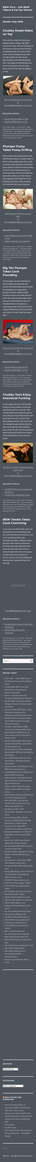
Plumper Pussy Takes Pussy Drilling (17, 148)
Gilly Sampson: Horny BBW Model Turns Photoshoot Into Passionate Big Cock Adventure (18, 780)
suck (11, 649)
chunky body (20, 251)
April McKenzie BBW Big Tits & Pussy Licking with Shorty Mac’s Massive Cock (17, 735)
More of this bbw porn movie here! (18, 100)
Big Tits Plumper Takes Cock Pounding (15, 271)
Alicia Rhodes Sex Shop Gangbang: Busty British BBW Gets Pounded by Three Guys (19, 752)
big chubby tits (19, 131)
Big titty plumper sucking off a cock (19, 945)
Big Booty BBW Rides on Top (16, 122)
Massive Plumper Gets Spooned (17, 241)
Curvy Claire (9, 1125)
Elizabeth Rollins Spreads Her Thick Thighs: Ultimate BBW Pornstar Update (19, 854)
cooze (12, 135)
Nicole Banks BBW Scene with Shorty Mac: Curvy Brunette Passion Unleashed (16, 690)
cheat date (22, 642)
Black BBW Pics (12, 129)
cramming (6, 253)
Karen (27, 135)
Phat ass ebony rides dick (15, 931)
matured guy (7, 384)
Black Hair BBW (23, 129)
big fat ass (24, 502)
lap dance (6, 646)
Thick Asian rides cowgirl (15, 894)
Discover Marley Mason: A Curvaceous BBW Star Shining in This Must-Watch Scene (17, 1107)
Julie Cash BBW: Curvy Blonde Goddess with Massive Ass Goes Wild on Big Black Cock (17, 803)
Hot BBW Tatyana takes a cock (17, 880)
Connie (28, 251)
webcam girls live (5, 1148)
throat (20, 649)
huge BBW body (26, 644)
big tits (28, 377)
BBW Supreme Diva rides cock (16, 937)
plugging (15, 384)
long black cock (20, 509)
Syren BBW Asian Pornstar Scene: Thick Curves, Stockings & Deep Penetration (18, 761)
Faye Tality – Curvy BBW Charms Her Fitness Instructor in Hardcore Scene (18, 681)
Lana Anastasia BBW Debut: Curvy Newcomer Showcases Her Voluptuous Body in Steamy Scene (18, 712)
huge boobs (26, 382)
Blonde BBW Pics (12, 249)
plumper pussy (12, 257)
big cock (23, 377)
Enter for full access (18, 105)
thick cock (11, 511)
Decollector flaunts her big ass (17, 917)
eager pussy (14, 253)
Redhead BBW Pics (13, 502)
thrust (22, 386)
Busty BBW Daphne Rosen (15, 951)
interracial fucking (9, 509)
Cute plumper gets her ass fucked (18, 891)
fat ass (21, 253)
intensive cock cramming (18, 255)
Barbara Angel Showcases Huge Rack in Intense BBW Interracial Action (17, 789)
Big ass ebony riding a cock (15, 914)
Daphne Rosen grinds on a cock (17, 897)
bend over (15, 642)
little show (13, 646)
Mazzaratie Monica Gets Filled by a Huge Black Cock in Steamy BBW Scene (18, 834)
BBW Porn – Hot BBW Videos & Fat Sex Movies (17, 8)
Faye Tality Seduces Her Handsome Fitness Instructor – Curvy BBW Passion (19, 1133)
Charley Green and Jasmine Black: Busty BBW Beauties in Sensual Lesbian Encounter (18, 721)
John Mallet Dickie (9, 127)
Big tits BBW (7, 379)
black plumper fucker (10, 504)
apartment (27, 640)
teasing (19, 138)
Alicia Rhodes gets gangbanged (17, 920)
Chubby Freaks (11, 133)
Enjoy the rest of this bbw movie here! (18, 348)
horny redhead (26, 506)
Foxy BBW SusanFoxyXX (14, 948)
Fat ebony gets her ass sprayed (17, 934)
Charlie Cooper (10, 1127)
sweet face (16, 386)
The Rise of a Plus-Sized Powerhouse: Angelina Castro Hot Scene (18, 812)
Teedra (15, 649)
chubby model (21, 133)
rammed (20, 646)
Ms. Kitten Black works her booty (18, 911)
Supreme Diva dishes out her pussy (18, 900)
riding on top (12, 138)
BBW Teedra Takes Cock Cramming (16, 521)
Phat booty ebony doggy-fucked (17, 883)
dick (11, 506)
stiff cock (26, 646)
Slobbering (8, 386)
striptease (6, 649)
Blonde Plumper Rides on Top (16, 119)
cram (8, 506)
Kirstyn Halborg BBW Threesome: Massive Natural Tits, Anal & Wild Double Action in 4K (18, 744)
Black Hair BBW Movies (14, 640)
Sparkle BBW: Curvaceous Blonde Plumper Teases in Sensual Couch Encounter (18, 704)
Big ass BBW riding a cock (15, 903)
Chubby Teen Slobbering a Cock (17, 495)
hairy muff (17, 506)
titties (9, 259)
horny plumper (20, 135)
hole (19, 644)
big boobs (23, 249)
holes (25, 253)
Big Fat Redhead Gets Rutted (16, 367)
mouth (28, 509)
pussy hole (22, 384)
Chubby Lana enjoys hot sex (16, 923)
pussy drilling (21, 257)
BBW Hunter (7, 642)
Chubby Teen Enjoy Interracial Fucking (17, 396)
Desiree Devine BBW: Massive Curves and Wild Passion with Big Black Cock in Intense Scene (18, 820)
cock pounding (8, 382)
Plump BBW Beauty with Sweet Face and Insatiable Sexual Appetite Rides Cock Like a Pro (19, 874)
